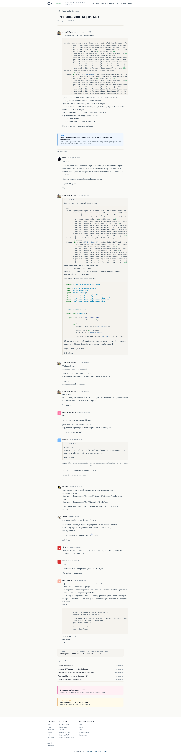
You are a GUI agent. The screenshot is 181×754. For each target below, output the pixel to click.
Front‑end (104, 3)
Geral (97, 3)
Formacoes (63, 727)
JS (121, 3)
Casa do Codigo (84, 732)
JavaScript (51, 738)
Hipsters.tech (83, 735)
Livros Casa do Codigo (66, 738)
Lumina (81, 727)
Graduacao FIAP (64, 732)
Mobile (111, 3)
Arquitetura (51, 746)
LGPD (105, 751)
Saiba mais (89, 751)
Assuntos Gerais (68, 11)
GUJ (59, 11)
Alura (80, 724)
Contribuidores (98, 751)
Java (92, 3)
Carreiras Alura (64, 724)
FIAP (80, 730)
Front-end (51, 730)
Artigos (61, 730)
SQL (117, 3)
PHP (124, 3)
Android (130, 3)
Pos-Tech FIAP (64, 735)
